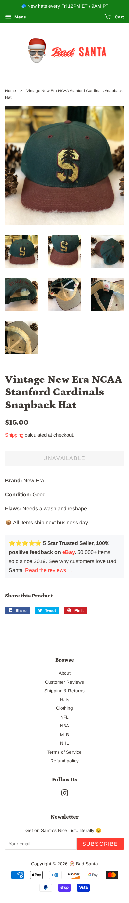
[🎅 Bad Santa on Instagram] (64, 794)
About (65, 673)
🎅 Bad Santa (83, 863)
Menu (20, 16)
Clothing (64, 708)
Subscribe (100, 844)
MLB (64, 734)
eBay (68, 552)
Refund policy (64, 760)
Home (10, 91)
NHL (64, 743)
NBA (64, 725)
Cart (118, 16)
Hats (64, 699)
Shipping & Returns (64, 690)
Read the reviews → (49, 570)
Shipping (14, 435)
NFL (64, 717)
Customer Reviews (64, 682)
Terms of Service (64, 752)
